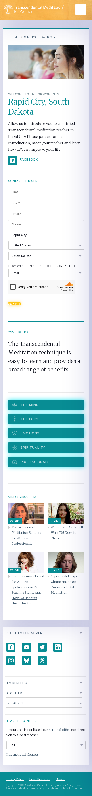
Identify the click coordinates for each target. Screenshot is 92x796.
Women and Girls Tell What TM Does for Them (67, 532)
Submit (14, 303)
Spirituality (33, 447)
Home (14, 37)
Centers (30, 37)
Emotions (30, 433)
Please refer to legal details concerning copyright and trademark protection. (44, 788)
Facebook (28, 159)
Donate (60, 779)
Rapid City (48, 37)
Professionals (35, 462)
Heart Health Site (39, 779)
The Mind (29, 405)
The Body (29, 419)
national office (59, 730)
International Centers (22, 755)
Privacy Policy (15, 779)
